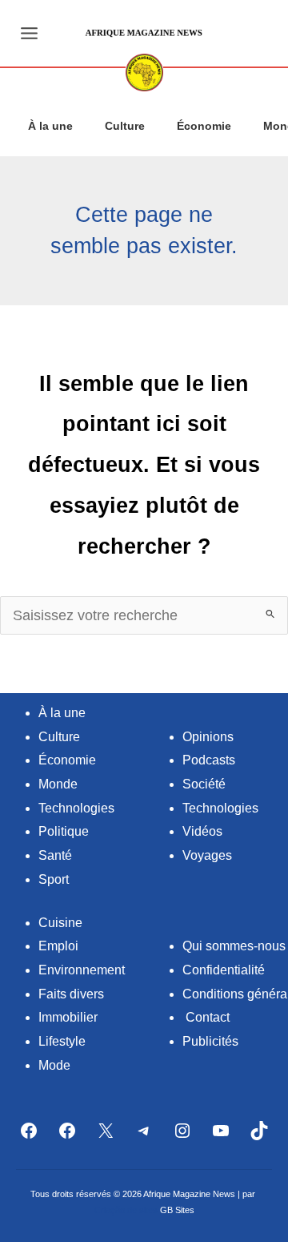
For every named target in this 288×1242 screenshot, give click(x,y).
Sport (53, 879)
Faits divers (71, 994)
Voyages (207, 855)
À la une (50, 125)
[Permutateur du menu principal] (29, 33)
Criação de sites (126, 1210)
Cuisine (60, 922)
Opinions (208, 737)
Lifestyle (62, 1041)
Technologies (76, 808)
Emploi (58, 946)
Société (204, 784)
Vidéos (202, 831)
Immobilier (68, 1017)
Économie (204, 125)
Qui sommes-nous (234, 946)
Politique (63, 831)
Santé (55, 855)
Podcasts (208, 760)
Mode (54, 1065)
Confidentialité (223, 970)
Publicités (210, 1041)
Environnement (81, 970)
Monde (58, 784)
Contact (208, 1017)
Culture (125, 125)
